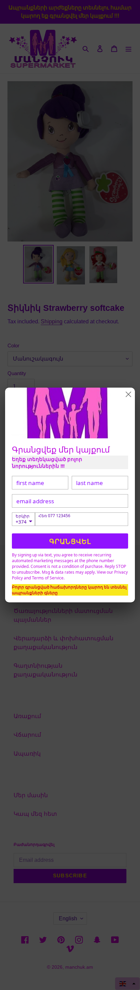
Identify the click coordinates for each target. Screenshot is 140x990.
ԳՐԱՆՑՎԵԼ (70, 541)
